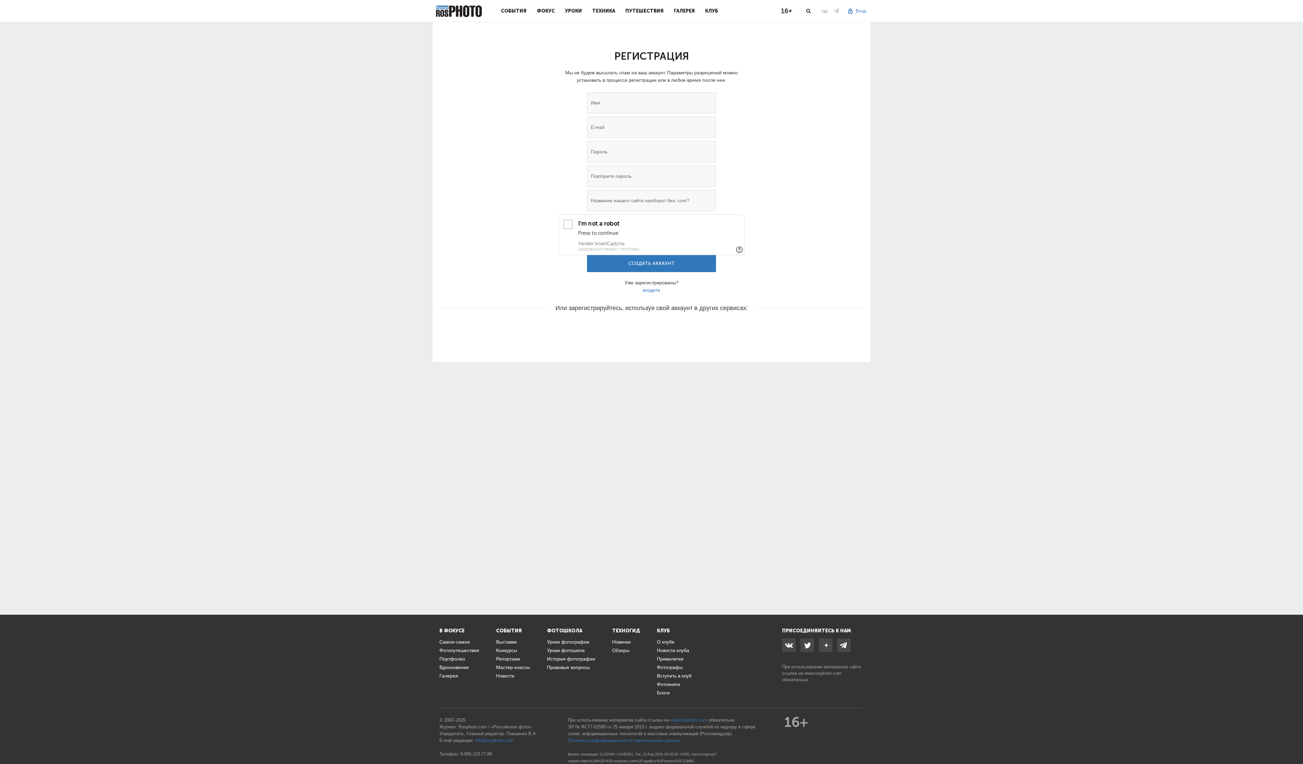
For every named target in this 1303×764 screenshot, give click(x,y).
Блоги (663, 692)
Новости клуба (673, 650)
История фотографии (571, 659)
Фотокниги (668, 684)
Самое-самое (454, 642)
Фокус (546, 11)
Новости (505, 676)
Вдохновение (454, 667)
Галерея (684, 11)
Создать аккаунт (651, 263)
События (514, 11)
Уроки (573, 11)
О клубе (666, 642)
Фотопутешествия (459, 650)
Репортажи (508, 659)
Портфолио (452, 659)
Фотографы (670, 667)
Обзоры (620, 650)
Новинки (621, 642)
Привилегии (670, 659)
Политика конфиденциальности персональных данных (624, 740)
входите (651, 290)
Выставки (506, 642)
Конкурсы (506, 650)
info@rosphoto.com (494, 740)
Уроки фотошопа (566, 650)
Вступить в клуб (674, 676)
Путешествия (644, 11)
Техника (603, 11)
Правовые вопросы (568, 667)
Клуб (711, 11)
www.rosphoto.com (823, 673)
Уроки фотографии (568, 642)
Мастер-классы (513, 667)
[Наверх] (1294, 741)
